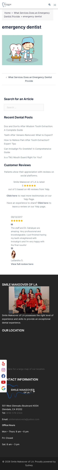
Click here (12, 195)
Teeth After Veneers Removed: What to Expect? (28, 135)
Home (7, 12)
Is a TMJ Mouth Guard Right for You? (23, 157)
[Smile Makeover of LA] (7, 4)
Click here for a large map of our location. (23, 387)
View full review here (22, 264)
